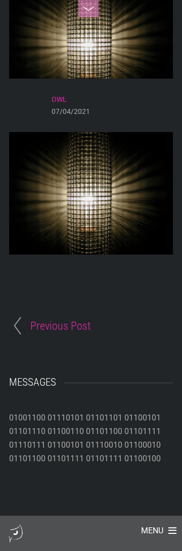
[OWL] (16, 538)
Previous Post (60, 325)
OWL (59, 99)
